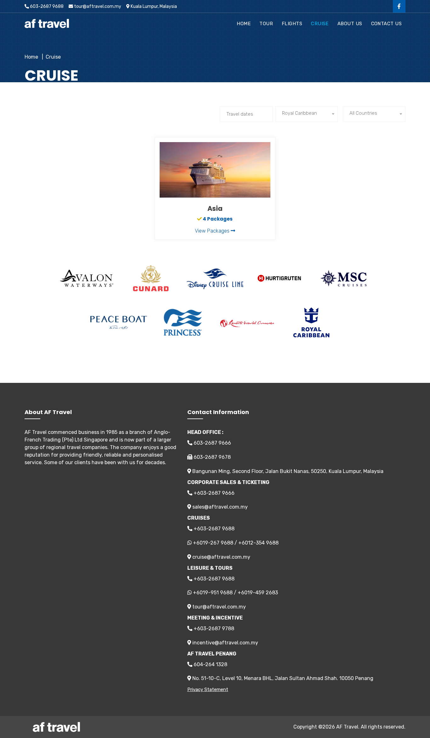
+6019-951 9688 (213, 593)
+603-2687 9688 (213, 529)
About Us (349, 23)
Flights (292, 23)
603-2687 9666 (211, 443)
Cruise (320, 23)
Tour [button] (266, 23)
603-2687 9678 (211, 457)
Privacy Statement (207, 689)
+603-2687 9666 (213, 493)
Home (244, 23)
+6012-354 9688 (258, 543)
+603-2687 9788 (213, 628)
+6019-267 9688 (213, 543)
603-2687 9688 (46, 6)
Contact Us (386, 23)
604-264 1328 (209, 664)
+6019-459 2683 (258, 593)
